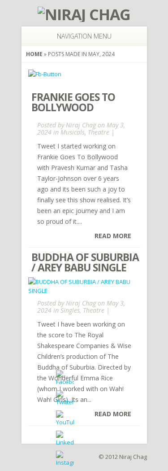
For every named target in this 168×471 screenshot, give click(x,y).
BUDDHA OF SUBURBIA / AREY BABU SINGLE (85, 262)
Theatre (98, 132)
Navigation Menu (84, 36)
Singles (70, 310)
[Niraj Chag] (84, 14)
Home (34, 54)
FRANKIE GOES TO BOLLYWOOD (73, 102)
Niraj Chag (81, 125)
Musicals (72, 132)
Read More (113, 235)
